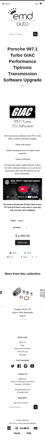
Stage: (13, 221)
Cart (37, 4)
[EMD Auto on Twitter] (12, 367)
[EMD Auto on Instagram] (25, 367)
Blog (22, 345)
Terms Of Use (22, 352)
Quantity (17, 227)
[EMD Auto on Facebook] (19, 367)
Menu (7, 4)
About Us (22, 342)
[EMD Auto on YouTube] (32, 367)
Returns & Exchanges (22, 348)
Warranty (22, 355)
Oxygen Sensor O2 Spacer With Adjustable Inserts (22, 312)
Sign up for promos (20, 403)
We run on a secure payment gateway (22, 423)
